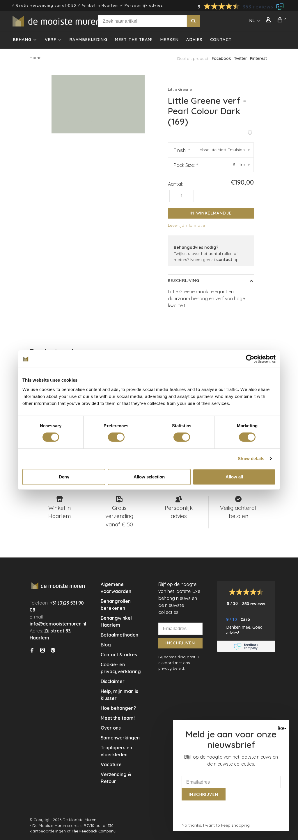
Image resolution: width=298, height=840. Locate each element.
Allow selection (149, 476)
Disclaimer (113, 681)
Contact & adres (119, 654)
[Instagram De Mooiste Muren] (42, 650)
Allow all (234, 476)
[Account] (269, 20)
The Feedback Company (94, 831)
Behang (22, 39)
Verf (50, 39)
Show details (251, 458)
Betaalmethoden (119, 635)
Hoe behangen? (118, 708)
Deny (64, 476)
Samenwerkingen (120, 738)
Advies (194, 39)
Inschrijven (180, 643)
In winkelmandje (211, 213)
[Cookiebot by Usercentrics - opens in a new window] (250, 359)
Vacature (111, 764)
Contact (221, 39)
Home (35, 57)
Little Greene (180, 89)
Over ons (111, 728)
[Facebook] (32, 650)
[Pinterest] (53, 650)
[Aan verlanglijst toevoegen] (250, 133)
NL (252, 20)
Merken (169, 39)
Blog (106, 645)
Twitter (240, 58)
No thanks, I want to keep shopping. (216, 825)
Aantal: (175, 184)
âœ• (281, 728)
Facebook (221, 58)
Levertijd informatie (186, 225)
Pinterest (258, 58)
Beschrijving (183, 280)
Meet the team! (134, 39)
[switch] (116, 437)
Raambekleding (88, 39)
